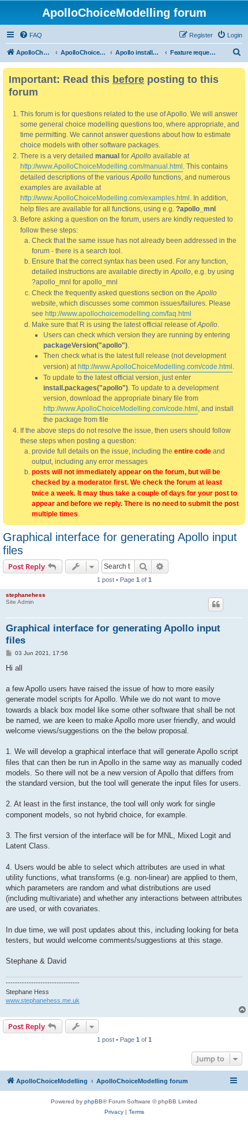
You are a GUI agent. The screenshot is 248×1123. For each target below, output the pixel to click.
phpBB (93, 1101)
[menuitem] (30, 35)
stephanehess (26, 595)
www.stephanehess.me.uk (43, 1000)
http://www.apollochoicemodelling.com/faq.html (118, 314)
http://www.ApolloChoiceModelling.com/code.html (155, 367)
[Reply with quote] (215, 604)
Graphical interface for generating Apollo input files (120, 544)
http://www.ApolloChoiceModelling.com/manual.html (101, 166)
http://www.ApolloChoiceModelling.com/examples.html (105, 198)
